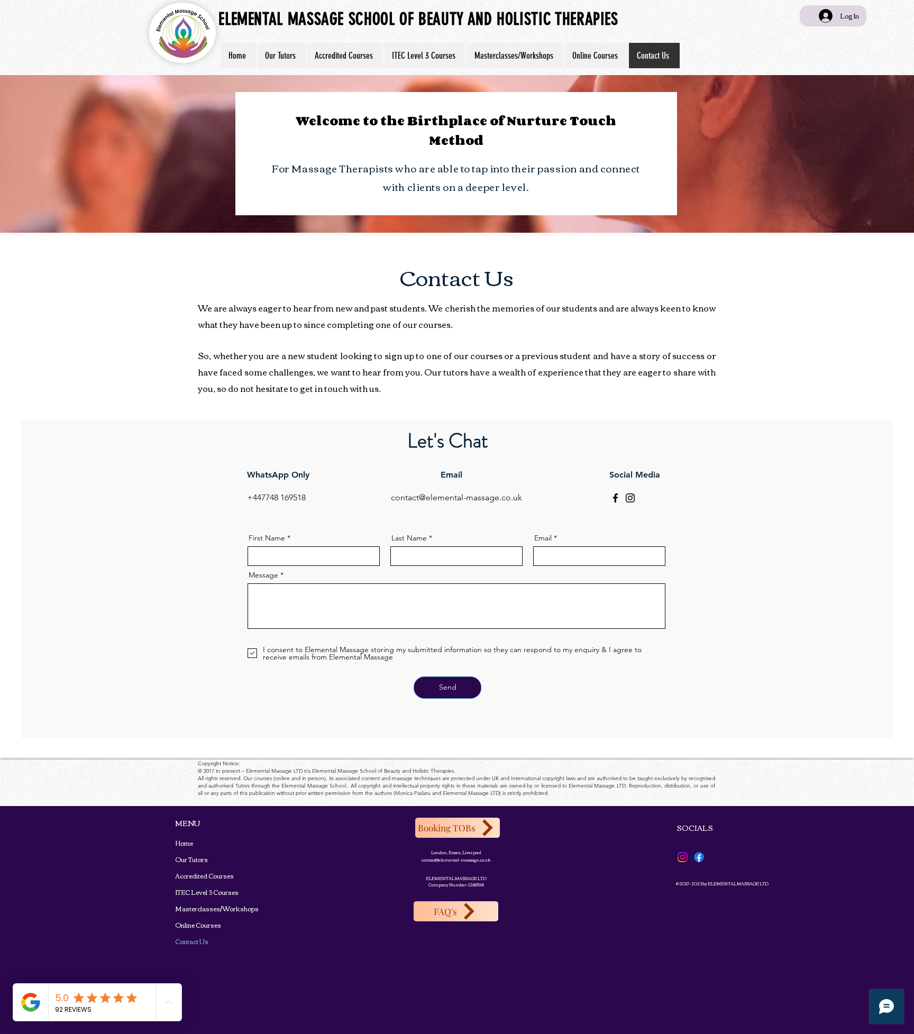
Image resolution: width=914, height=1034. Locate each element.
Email (543, 538)
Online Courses (193, 925)
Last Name (409, 538)
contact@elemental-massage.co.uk (456, 860)
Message (263, 575)
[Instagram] (630, 498)
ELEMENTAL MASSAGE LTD (456, 878)
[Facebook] (615, 498)
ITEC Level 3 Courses (193, 892)
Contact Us (191, 941)
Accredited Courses (193, 876)
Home (184, 843)
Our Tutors (191, 859)
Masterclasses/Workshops (193, 908)
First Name (267, 538)
